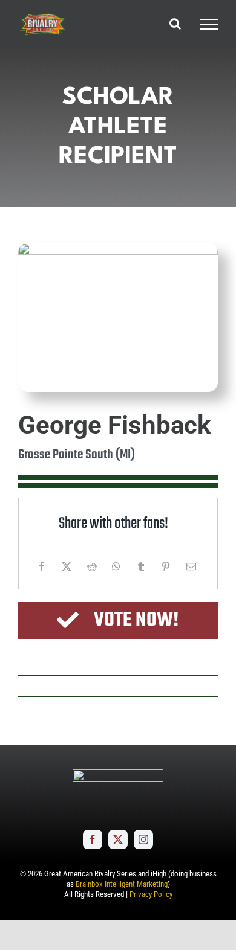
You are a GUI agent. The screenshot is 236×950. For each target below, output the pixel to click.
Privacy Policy (150, 894)
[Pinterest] (166, 566)
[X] (66, 566)
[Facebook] (42, 566)
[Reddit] (92, 566)
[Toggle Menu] (209, 24)
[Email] (191, 566)
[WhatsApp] (116, 566)
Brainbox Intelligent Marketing (122, 883)
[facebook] (92, 839)
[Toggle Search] (175, 24)
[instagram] (143, 839)
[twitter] (118, 839)
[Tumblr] (141, 566)
